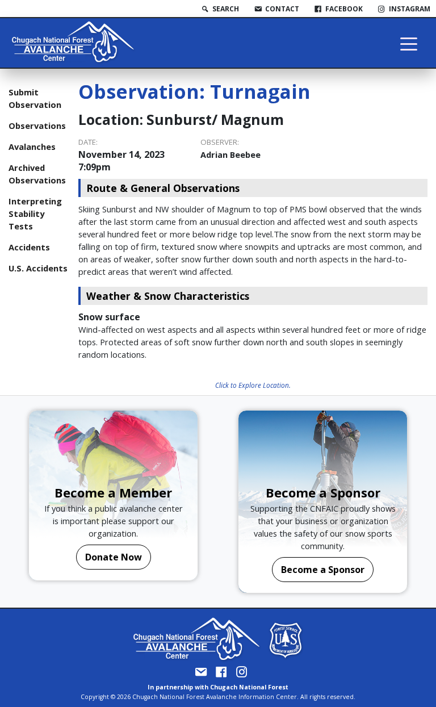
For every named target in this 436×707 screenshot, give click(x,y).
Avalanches (32, 146)
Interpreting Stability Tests (35, 213)
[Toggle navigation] (409, 43)
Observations (37, 125)
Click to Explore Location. (253, 385)
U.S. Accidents (38, 268)
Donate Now (113, 557)
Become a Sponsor (322, 569)
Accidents (29, 247)
